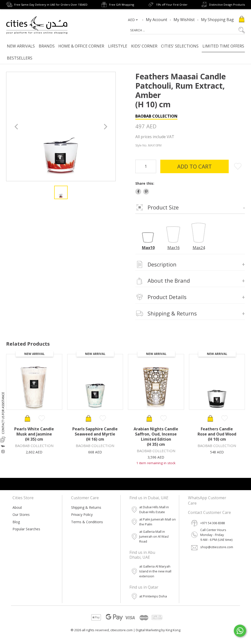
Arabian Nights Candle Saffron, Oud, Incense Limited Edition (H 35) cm (156, 436)
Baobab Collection (156, 116)
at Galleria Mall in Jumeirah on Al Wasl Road (154, 536)
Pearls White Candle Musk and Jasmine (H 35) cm (34, 434)
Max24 (199, 247)
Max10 (148, 247)
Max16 (173, 247)
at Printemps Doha (153, 596)
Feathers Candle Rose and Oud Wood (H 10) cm (217, 434)
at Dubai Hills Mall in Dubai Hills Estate (154, 509)
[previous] (17, 126)
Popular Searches (26, 529)
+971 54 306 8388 (212, 523)
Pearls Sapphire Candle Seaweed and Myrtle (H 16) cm (95, 434)
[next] (105, 126)
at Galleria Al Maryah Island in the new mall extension (155, 571)
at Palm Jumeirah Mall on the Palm (157, 521)
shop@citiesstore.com (216, 547)
